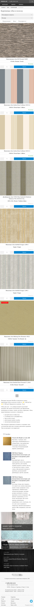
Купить (24, 66)
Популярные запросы (8, 15)
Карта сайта (14, 605)
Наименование (6, 21)
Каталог (5, 4)
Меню (13, 4)
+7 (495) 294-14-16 (13, 1)
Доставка (3, 605)
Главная (3, 597)
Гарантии (13, 597)
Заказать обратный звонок (12, 584)
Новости (3, 601)
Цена (14, 21)
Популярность (22, 21)
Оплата (3, 603)
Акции (12, 601)
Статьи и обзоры (15, 599)
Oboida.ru (4, 1)
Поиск (20, 4)
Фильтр (4, 18)
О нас (2, 599)
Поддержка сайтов (29, 605)
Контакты (13, 603)
